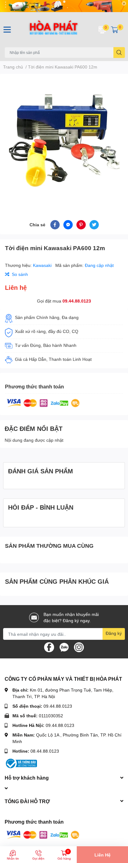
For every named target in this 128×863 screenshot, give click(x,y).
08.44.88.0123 (44, 751)
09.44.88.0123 (76, 300)
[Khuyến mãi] (64, 6)
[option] (64, 139)
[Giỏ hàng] (114, 29)
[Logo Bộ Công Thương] (21, 763)
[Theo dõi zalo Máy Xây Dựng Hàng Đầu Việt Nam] (64, 646)
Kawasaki (43, 265)
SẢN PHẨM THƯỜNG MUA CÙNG (49, 545)
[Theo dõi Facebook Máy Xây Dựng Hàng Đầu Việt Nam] (49, 646)
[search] (119, 52)
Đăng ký (114, 633)
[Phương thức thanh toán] (43, 402)
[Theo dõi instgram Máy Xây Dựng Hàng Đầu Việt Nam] (79, 646)
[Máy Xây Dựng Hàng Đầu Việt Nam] (53, 29)
